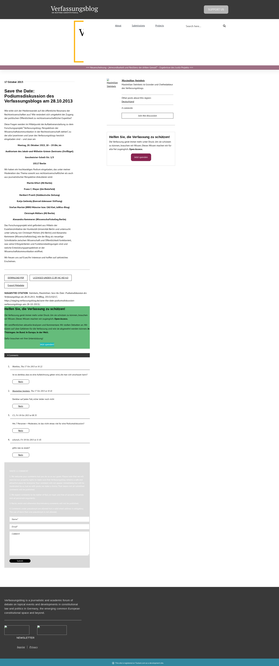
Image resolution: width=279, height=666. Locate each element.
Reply (20, 381)
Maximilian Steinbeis (21, 391)
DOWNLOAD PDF (16, 277)
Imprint (21, 647)
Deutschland (128, 101)
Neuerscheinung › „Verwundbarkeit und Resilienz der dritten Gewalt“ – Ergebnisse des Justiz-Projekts (139, 67)
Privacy (33, 647)
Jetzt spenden (141, 157)
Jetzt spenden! (47, 344)
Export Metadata (16, 285)
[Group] (74, 7)
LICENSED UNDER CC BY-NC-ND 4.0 (50, 277)
